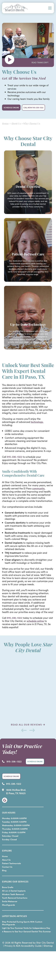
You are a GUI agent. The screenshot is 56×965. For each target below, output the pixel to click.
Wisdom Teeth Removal (13, 894)
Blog (4, 870)
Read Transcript (40, 62)
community (38, 488)
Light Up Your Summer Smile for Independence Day (26, 927)
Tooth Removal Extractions (14, 897)
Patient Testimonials (11, 863)
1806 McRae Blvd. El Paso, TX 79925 (16, 791)
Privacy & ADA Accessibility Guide (23, 945)
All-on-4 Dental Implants (14, 890)
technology (37, 422)
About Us (16, 124)
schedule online (35, 621)
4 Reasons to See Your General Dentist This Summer (26, 931)
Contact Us (7, 866)
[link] (4, 800)
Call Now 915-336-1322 (33, 107)
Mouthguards (8, 904)
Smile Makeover (9, 901)
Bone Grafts (7, 887)
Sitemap (48, 945)
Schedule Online (11, 107)
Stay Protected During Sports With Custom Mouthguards (22, 923)
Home (5, 124)
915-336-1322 (14, 456)
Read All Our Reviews (27, 724)
